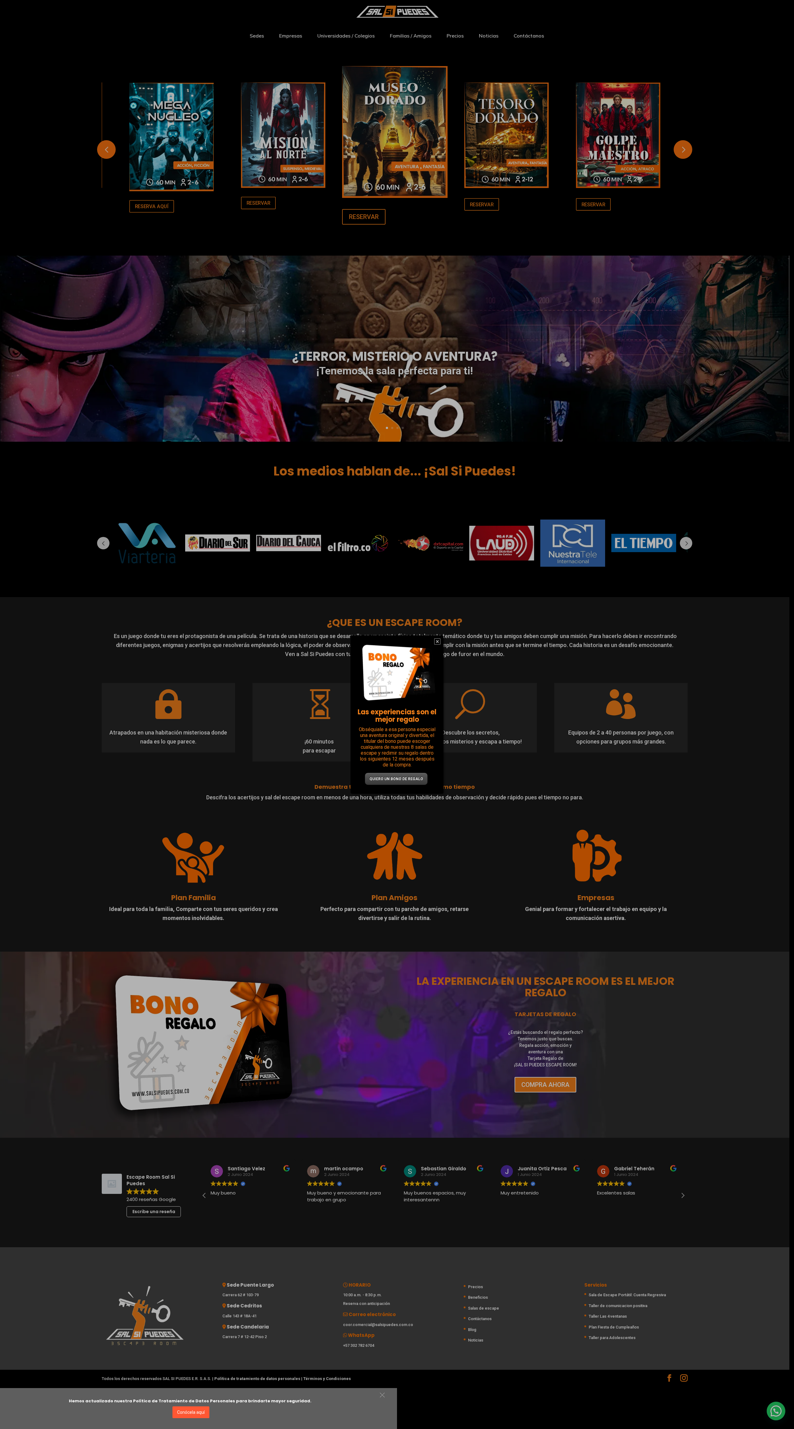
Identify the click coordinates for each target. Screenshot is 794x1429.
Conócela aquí (191, 1412)
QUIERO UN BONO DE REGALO (396, 779)
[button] (382, 1395)
